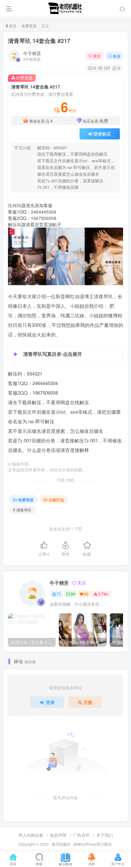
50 (86, 593)
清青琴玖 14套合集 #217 (39, 41)
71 (59, 593)
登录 (50, 702)
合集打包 (56, 499)
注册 (87, 702)
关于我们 (104, 835)
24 (73, 593)
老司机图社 (61, 844)
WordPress (86, 844)
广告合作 (81, 835)
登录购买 (102, 133)
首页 (12, 25)
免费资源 (29, 25)
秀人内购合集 (30, 835)
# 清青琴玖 (22, 509)
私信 (117, 56)
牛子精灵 (32, 53)
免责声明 (58, 835)
